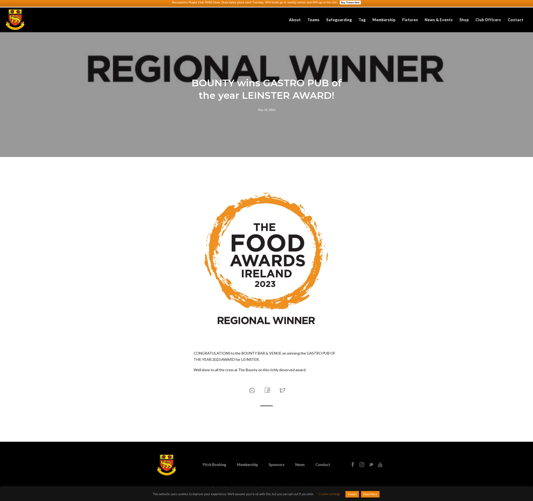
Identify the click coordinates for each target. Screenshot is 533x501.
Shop (464, 19)
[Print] (251, 390)
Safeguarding (339, 19)
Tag (362, 19)
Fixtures (410, 19)
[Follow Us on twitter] (371, 465)
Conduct (322, 464)
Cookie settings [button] (329, 494)
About (295, 19)
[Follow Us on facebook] (352, 465)
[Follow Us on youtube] (380, 465)
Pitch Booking (214, 464)
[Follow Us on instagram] (361, 465)
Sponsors (277, 464)
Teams (314, 19)
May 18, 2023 (266, 109)
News (300, 464)
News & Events (439, 19)
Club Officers (488, 19)
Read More (370, 494)
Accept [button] (352, 494)
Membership (384, 19)
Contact (515, 19)
